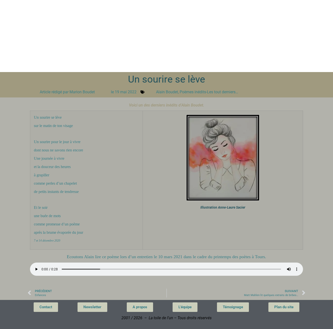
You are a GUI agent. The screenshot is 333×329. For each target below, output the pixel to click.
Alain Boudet (167, 92)
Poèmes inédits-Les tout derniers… (209, 92)
